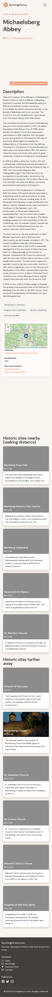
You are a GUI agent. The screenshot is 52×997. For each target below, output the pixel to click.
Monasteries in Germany (14, 305)
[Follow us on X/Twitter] (8, 982)
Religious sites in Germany (15, 310)
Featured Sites (12, 966)
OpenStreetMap (33, 347)
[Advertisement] (26, 405)
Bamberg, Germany (20, 14)
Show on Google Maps (15, 372)
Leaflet (22, 347)
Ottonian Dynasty (11, 315)
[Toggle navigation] (44, 4)
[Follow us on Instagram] (13, 982)
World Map (10, 963)
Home (5, 14)
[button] (26, 336)
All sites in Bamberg (38, 310)
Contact (9, 969)
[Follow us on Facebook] (4, 982)
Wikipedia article (12, 369)
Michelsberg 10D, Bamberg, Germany (21, 353)
